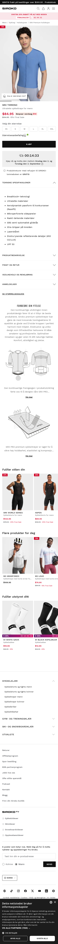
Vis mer (29, 397)
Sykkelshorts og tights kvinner (19, 692)
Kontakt (6, 789)
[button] (29, 928)
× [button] (55, 902)
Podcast (6, 784)
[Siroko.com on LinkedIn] (46, 891)
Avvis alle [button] (15, 938)
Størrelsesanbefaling (13, 135)
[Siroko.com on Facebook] (25, 891)
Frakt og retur (10, 265)
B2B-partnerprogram (12, 767)
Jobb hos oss (8, 773)
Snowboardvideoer (14, 829)
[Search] (38, 8)
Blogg (4, 795)
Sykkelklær (10, 681)
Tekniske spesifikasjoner (16, 182)
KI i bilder (51, 898)
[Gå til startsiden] (9, 8)
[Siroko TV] (4, 891)
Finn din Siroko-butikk (13, 801)
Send (49, 864)
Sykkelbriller (10, 707)
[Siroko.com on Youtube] (39, 891)
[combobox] (51, 902)
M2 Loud (39, 576)
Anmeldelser (9, 284)
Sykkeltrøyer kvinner (14, 702)
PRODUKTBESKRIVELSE (13, 255)
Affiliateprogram (10, 756)
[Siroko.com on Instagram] (18, 891)
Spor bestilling (9, 761)
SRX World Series (13, 513)
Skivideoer (10, 824)
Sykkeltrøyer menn (14, 697)
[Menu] (53, 8)
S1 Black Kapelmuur (46, 640)
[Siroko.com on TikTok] (11, 891)
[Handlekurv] (43, 8)
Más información (30, 925)
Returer (6, 750)
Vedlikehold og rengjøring (17, 275)
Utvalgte (8, 734)
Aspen (38, 513)
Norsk (10, 878)
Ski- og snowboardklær (18, 726)
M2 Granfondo (11, 576)
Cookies (24, 898)
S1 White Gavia (11, 640)
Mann (21, 864)
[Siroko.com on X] (32, 891)
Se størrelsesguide (13, 294)
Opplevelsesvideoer (14, 835)
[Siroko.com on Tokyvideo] (53, 891)
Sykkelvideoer (11, 818)
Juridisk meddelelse (11, 898)
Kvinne (9, 864)
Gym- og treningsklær (16, 718)
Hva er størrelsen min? (16, 96)
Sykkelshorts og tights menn (18, 687)
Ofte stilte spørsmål (11, 778)
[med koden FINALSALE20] (30, 18)
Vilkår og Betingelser (37, 898)
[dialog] (29, 921)
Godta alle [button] (42, 938)
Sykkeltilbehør (11, 712)
